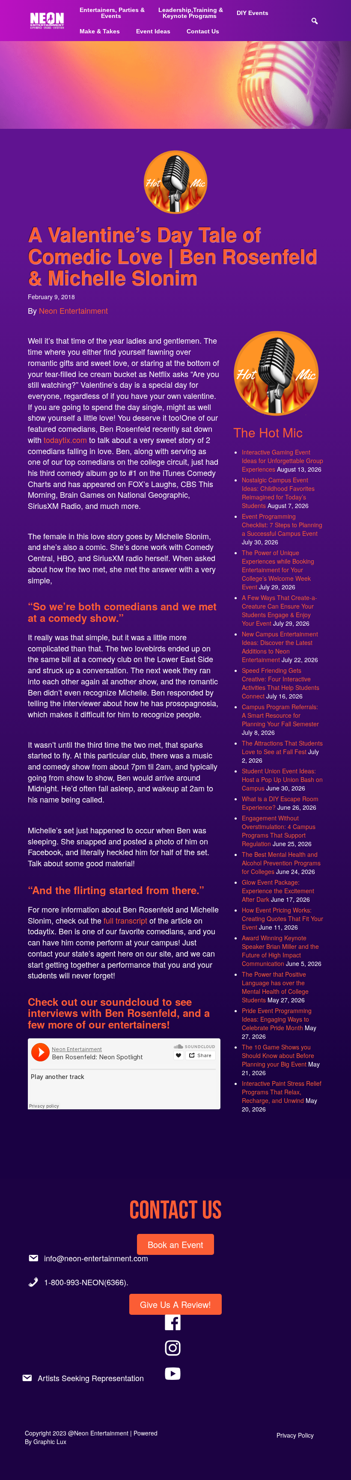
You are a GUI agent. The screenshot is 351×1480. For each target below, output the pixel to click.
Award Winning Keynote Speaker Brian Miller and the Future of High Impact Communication (280, 950)
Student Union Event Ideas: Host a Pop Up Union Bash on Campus (282, 779)
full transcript (125, 920)
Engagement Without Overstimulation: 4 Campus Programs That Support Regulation (278, 831)
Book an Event (175, 1244)
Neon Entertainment (73, 310)
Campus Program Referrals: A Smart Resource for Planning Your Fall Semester (280, 715)
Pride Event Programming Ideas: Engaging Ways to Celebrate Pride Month (277, 1019)
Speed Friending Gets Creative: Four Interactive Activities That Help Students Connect (280, 683)
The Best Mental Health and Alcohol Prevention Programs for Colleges (281, 863)
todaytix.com (65, 439)
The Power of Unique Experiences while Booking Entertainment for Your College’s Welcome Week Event (278, 569)
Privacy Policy (295, 1435)
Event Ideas (153, 31)
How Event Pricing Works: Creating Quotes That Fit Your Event (282, 918)
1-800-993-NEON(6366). (86, 1281)
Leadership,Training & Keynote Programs (190, 12)
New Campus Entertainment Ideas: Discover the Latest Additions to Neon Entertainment (280, 647)
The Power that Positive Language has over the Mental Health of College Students (275, 987)
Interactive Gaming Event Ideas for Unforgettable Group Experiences (282, 460)
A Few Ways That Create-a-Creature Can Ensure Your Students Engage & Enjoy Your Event (279, 610)
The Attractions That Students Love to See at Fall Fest (282, 747)
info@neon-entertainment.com (96, 1257)
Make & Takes (100, 31)
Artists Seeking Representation (91, 1377)
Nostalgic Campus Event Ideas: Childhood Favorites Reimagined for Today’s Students (278, 493)
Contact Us (203, 31)
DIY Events (252, 12)
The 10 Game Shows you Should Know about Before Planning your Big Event (278, 1055)
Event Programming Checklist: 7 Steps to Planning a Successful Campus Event (282, 525)
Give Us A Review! (175, 1304)
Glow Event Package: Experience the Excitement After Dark (278, 890)
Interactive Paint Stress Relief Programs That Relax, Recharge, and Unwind (281, 1092)
